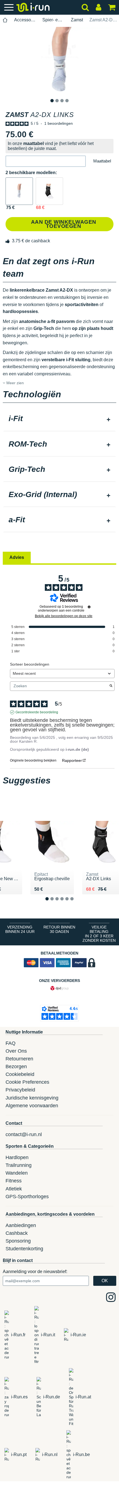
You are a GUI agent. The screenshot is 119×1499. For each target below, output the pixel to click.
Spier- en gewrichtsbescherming (53, 19)
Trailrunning (19, 1165)
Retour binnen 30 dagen (59, 929)
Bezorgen (16, 1066)
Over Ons (16, 1051)
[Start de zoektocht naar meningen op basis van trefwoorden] (111, 686)
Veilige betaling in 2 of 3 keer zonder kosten (99, 934)
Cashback (17, 1233)
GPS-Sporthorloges (27, 1196)
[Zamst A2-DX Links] (19, 191)
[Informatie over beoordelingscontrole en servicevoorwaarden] (89, 607)
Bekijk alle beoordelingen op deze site (63, 616)
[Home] (5, 20)
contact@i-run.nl (24, 1134)
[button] (46, 161)
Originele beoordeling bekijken (33, 760)
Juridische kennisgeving (32, 1098)
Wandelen (17, 1173)
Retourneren (19, 1059)
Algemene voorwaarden (32, 1105)
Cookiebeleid (20, 1074)
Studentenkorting (24, 1248)
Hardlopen (17, 1157)
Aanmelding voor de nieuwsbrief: (35, 1271)
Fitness (14, 1181)
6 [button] (76, 903)
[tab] (59, 419)
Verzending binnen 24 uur (20, 929)
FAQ (10, 1043)
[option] (59, 61)
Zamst (77, 19)
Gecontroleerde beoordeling (36, 712)
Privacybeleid (20, 1090)
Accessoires (25, 19)
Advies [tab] (16, 557)
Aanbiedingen (21, 1225)
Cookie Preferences (27, 1082)
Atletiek (14, 1189)
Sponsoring (18, 1241)
